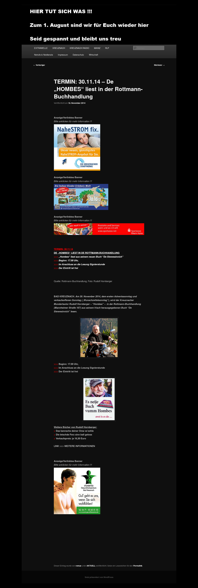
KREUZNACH (59, 48)
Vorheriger (39, 65)
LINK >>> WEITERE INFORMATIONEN (74, 446)
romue (78, 565)
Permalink (137, 565)
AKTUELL (91, 565)
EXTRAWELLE (41, 48)
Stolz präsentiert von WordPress (99, 577)
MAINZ (97, 48)
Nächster (159, 65)
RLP (107, 48)
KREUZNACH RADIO (79, 48)
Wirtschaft (93, 54)
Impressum (63, 54)
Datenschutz (78, 54)
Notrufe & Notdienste (43, 54)
